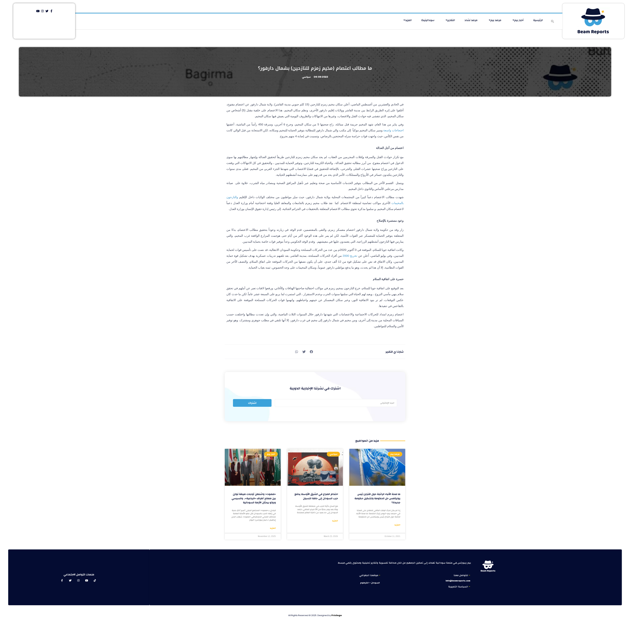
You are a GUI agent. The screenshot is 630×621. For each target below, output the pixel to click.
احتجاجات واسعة (393, 130)
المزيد (408, 20)
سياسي (306, 77)
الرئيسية (538, 20)
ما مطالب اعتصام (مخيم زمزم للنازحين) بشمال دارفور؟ (315, 68)
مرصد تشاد (471, 20)
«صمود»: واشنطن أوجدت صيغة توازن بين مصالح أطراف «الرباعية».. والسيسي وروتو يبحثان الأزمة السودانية (253, 498)
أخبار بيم (519, 20)
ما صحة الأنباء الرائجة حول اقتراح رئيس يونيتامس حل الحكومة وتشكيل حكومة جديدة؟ (377, 498)
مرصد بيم (495, 20)
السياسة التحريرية (458, 586)
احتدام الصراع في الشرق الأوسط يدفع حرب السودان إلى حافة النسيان (316, 496)
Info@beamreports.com (458, 581)
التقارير (451, 20)
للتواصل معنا (461, 575)
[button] (552, 21)
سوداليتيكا (427, 20)
